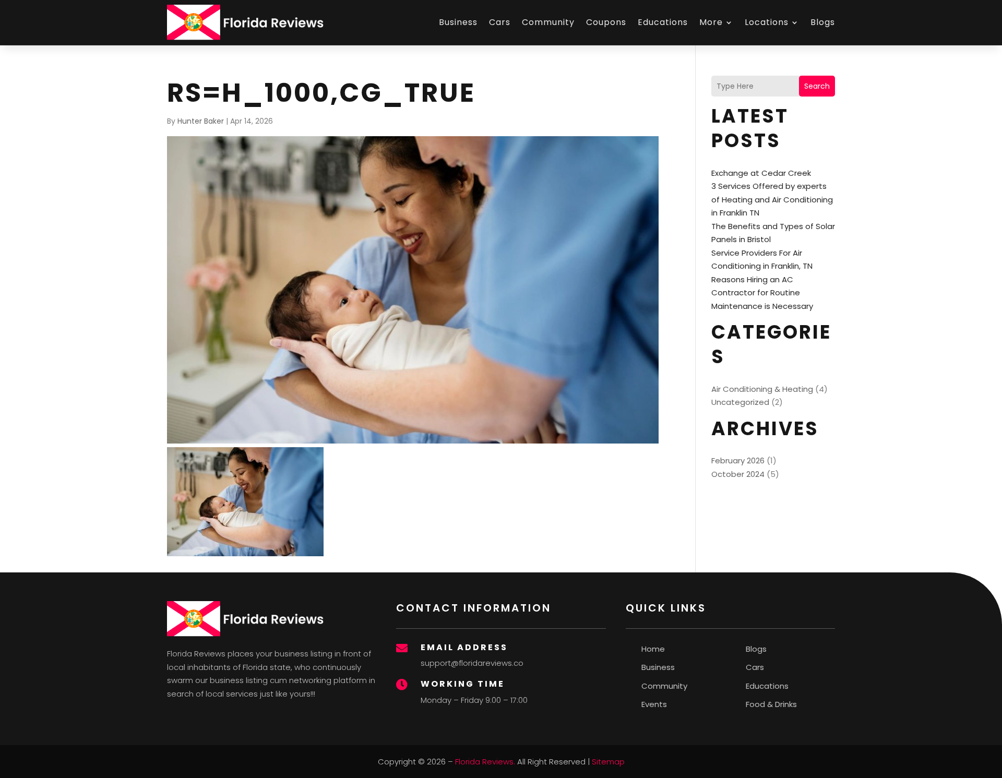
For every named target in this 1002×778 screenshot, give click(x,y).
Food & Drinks (771, 704)
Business (458, 22)
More (711, 22)
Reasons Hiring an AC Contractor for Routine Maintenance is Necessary (762, 293)
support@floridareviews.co (472, 662)
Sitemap (608, 761)
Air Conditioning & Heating (762, 389)
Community (548, 22)
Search (817, 86)
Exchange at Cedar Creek (761, 172)
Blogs (822, 22)
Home (653, 648)
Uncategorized (740, 402)
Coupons (606, 22)
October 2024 (738, 474)
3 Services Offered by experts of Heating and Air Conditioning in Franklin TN (772, 199)
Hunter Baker (200, 121)
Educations (663, 22)
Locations (767, 22)
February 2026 (738, 460)
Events (654, 704)
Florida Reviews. (485, 761)
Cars (499, 22)
